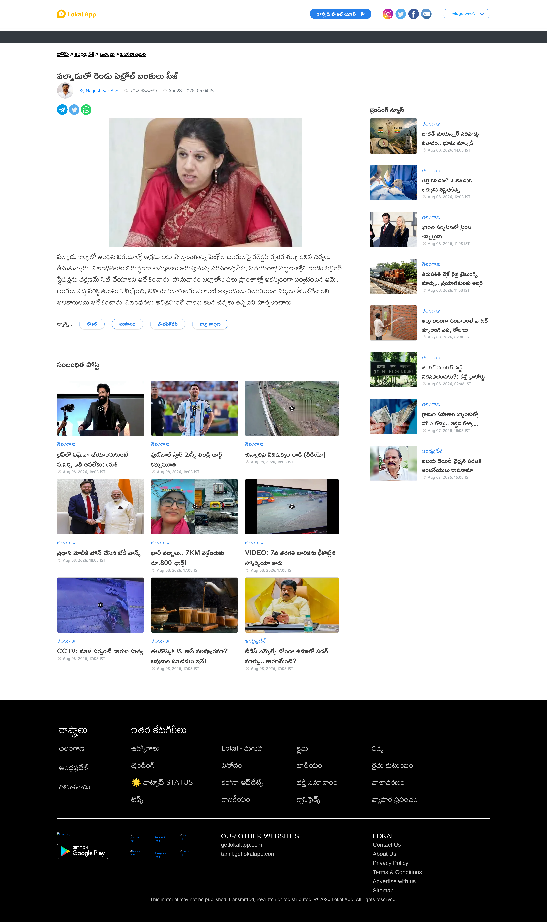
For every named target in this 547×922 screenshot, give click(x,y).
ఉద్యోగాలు (145, 747)
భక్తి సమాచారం (317, 782)
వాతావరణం (388, 782)
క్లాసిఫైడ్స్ (308, 799)
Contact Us (387, 845)
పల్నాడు (107, 53)
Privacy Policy (390, 863)
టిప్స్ (137, 799)
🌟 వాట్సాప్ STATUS (162, 782)
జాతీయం (309, 765)
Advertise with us (394, 881)
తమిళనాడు (74, 786)
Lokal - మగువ (242, 747)
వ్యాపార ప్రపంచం (395, 799)
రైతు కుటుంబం (392, 765)
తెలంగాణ (99, 37)
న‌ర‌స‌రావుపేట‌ (133, 53)
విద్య (378, 747)
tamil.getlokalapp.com (248, 854)
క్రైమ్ (302, 747)
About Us (384, 854)
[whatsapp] (87, 111)
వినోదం (232, 765)
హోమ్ (63, 53)
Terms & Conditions (397, 872)
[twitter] (75, 111)
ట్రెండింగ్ (143, 765)
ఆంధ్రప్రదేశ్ (68, 37)
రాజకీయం (236, 799)
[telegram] (63, 111)
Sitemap (383, 890)
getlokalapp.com (241, 845)
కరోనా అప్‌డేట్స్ (242, 782)
